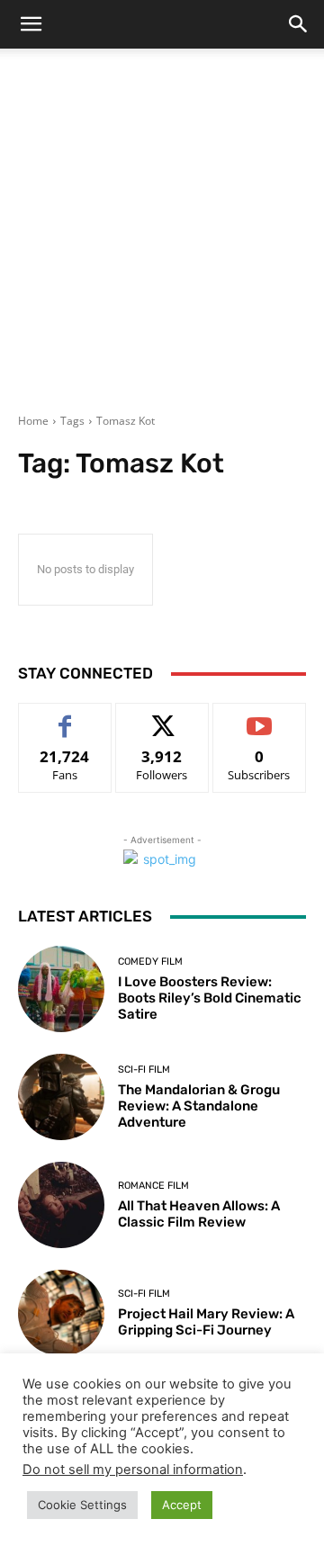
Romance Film (153, 1186)
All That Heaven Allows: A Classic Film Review (199, 1214)
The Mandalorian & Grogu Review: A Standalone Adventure (199, 1106)
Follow (162, 717)
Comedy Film (150, 961)
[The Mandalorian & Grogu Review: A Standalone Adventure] (61, 1097)
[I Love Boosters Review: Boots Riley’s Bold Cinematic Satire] (61, 989)
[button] (30, 24)
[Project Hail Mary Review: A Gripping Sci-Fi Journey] (61, 1313)
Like (65, 717)
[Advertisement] (162, 242)
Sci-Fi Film (144, 1069)
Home (33, 420)
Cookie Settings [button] (82, 1504)
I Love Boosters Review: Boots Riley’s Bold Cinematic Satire (210, 998)
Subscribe (259, 717)
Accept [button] (182, 1504)
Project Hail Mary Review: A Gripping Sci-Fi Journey (206, 1322)
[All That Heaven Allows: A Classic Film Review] (61, 1205)
